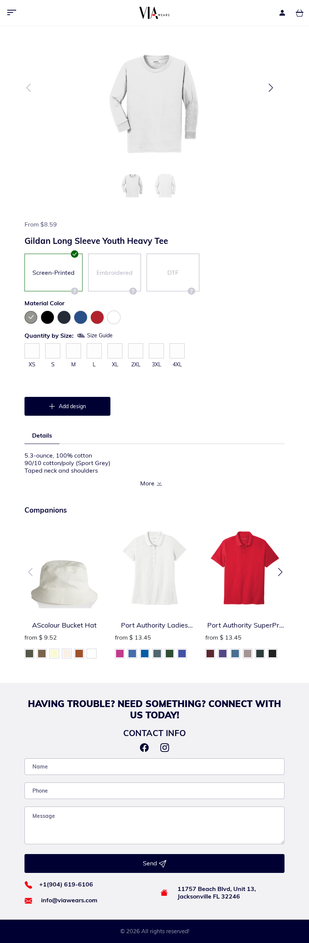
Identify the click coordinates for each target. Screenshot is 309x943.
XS (32, 364)
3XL (156, 364)
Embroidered (114, 272)
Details (42, 435)
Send (151, 863)
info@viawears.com (69, 900)
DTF (173, 272)
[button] (271, 88)
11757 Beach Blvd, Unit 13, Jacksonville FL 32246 (216, 892)
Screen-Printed (53, 272)
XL (115, 364)
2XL (136, 364)
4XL (177, 364)
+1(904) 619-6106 (66, 884)
